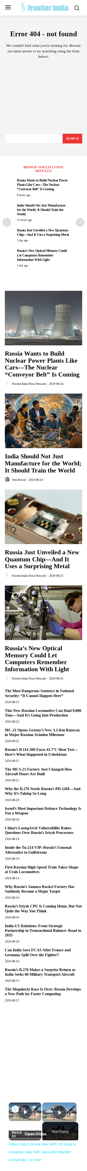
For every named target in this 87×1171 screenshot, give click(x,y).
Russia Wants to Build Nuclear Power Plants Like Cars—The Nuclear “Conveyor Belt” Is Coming (42, 185)
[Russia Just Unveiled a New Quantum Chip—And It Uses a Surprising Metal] (43, 517)
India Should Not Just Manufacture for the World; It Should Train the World (41, 210)
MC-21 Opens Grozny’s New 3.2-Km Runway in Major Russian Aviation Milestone (42, 732)
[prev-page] (6, 222)
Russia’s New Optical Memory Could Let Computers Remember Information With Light (42, 255)
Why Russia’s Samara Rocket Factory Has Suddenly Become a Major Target (39, 889)
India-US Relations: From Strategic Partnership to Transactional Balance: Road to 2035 (43, 930)
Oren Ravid (19, 480)
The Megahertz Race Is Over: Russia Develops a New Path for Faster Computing (43, 991)
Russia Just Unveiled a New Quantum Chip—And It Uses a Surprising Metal (42, 559)
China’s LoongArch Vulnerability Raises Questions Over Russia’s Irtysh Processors (39, 830)
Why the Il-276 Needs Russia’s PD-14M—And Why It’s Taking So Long (42, 791)
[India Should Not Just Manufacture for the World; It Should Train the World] (43, 421)
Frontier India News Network (29, 384)
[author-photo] (8, 383)
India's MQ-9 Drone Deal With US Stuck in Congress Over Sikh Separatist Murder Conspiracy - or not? (25, 1108)
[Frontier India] (45, 7)
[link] (15, 1109)
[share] (33, 1107)
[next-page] (80, 222)
